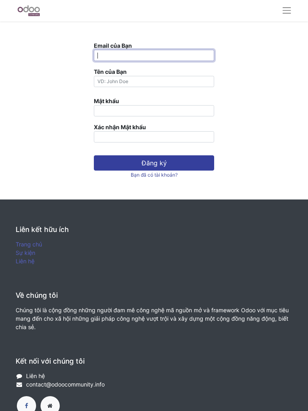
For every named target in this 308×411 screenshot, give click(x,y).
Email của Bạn (113, 45)
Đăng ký (154, 163)
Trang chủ (29, 244)
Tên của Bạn (110, 71)
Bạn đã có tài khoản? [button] (154, 175)
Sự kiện (25, 252)
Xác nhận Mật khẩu (120, 127)
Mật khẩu (106, 101)
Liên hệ (25, 261)
